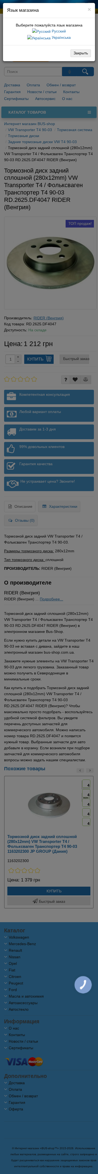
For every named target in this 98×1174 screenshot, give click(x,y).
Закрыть (81, 53)
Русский (58, 31)
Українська (61, 37)
